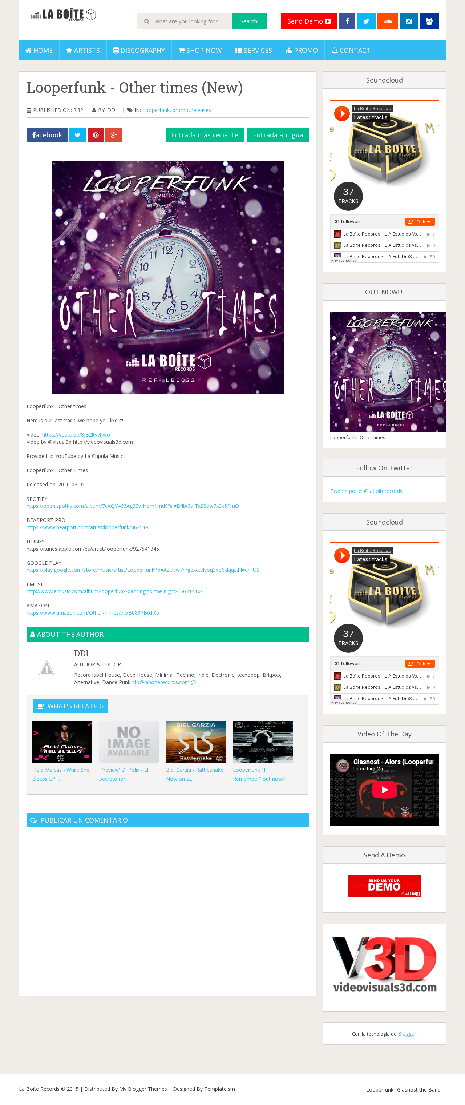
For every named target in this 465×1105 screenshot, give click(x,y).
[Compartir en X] (77, 135)
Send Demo (306, 21)
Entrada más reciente (204, 134)
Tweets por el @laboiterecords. (367, 490)
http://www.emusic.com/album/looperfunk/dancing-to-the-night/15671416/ (114, 591)
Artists (86, 50)
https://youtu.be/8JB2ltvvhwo (76, 434)
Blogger (407, 1033)
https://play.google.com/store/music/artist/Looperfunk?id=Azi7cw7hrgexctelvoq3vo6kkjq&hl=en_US (143, 569)
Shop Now (203, 50)
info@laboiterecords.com (160, 682)
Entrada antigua (278, 134)
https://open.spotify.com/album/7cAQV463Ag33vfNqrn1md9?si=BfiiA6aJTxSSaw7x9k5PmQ (133, 505)
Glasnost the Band (419, 1089)
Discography (142, 50)
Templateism (219, 1088)
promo (181, 110)
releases (201, 110)
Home (42, 50)
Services (257, 50)
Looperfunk (156, 110)
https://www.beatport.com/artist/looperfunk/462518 (88, 527)
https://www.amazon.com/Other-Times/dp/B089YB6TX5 (93, 612)
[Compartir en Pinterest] (96, 135)
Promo (305, 50)
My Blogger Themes (143, 1088)
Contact (354, 50)
